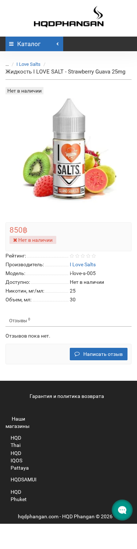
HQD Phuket (19, 495)
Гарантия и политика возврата (67, 396)
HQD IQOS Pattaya (20, 460)
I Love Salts (28, 64)
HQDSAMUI (24, 479)
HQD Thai (16, 441)
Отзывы (19, 320)
